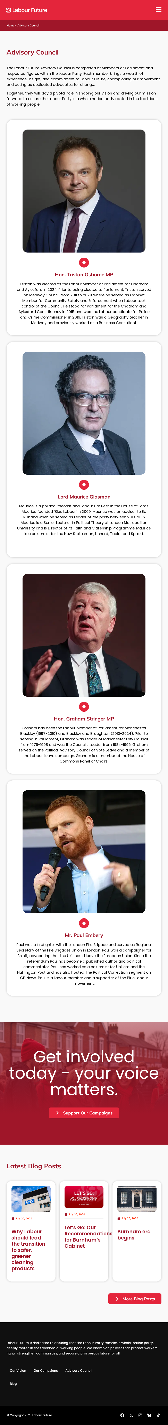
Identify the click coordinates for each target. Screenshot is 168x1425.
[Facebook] (122, 1415)
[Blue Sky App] (149, 1415)
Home (10, 25)
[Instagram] (140, 1415)
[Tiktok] (158, 1415)
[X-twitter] (131, 1415)
